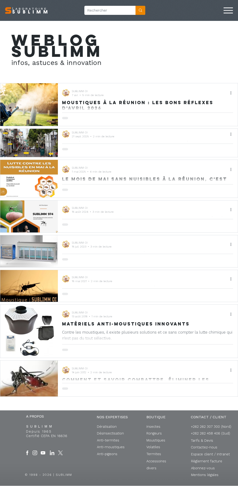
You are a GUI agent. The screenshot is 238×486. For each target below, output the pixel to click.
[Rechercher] (140, 10)
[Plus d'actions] (232, 93)
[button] (210, 454)
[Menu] (228, 10)
